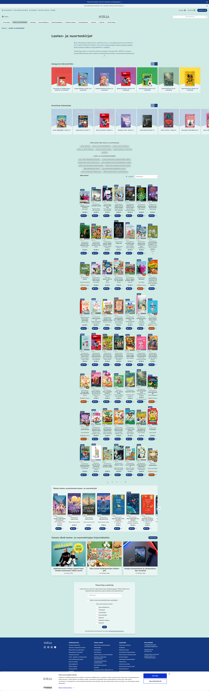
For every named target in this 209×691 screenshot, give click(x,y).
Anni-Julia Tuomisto (96, 434)
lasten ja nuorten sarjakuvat (82, 47)
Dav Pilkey (85, 468)
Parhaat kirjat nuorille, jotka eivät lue (88, 162)
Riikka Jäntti (84, 322)
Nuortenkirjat (103, 615)
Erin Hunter (85, 247)
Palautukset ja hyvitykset (76, 652)
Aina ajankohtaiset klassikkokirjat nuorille (113, 168)
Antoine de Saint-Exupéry (133, 522)
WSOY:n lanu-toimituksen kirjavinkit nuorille (118, 165)
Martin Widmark (107, 358)
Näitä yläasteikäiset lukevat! (92, 168)
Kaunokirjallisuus (104, 607)
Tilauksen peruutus (74, 654)
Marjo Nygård (130, 469)
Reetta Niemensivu (130, 323)
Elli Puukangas (119, 469)
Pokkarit (101, 623)
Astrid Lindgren (84, 358)
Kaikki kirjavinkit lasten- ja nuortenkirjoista (116, 171)
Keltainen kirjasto (104, 620)
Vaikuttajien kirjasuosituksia (127, 659)
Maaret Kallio (96, 209)
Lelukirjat (104, 152)
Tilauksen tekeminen (74, 645)
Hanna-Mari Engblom (96, 432)
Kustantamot (97, 650)
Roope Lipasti (118, 209)
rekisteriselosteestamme (116, 631)
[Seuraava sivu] (130, 482)
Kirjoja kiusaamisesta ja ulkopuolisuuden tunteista (116, 159)
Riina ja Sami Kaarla (107, 395)
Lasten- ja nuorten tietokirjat (85, 149)
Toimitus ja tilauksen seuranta (77, 647)
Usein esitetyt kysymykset (21, 10)
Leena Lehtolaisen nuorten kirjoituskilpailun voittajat (116, 162)
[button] (5, 16)
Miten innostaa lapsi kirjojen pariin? (91, 171)
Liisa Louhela (130, 246)
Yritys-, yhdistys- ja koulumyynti (78, 657)
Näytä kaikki (153, 537)
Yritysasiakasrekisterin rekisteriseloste (100, 662)
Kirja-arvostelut (73, 661)
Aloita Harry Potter (124, 664)
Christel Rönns (119, 323)
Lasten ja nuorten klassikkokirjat (101, 146)
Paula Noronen (118, 358)
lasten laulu (95, 47)
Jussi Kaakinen (85, 432)
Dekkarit (101, 617)
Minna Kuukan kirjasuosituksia (127, 654)
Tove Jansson (107, 209)
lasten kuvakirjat (110, 45)
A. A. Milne (117, 521)
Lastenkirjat (102, 612)
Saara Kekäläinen (141, 247)
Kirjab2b (52, 10)
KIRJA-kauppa (73, 666)
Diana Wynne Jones (74, 522)
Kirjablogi (34, 10)
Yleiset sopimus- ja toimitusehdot (103, 654)
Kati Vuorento (96, 210)
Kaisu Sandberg (152, 283)
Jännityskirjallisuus (124, 671)
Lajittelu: (130, 176)
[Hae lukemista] (206, 16)
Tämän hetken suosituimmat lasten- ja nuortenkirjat (75, 488)
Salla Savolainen (85, 282)
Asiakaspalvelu (8, 10)
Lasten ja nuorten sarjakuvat (121, 146)
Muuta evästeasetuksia (65, 687)
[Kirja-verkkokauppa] (48, 643)
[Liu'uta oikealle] (156, 63)
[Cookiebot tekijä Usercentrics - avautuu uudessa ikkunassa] (48, 688)
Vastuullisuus (97, 652)
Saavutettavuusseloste (100, 665)
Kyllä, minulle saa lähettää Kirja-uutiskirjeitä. (104, 600)
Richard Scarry (107, 322)
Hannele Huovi (141, 468)
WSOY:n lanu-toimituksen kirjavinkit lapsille (91, 165)
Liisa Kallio (96, 282)
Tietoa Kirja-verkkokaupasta (102, 645)
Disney (96, 247)
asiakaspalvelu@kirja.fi (150, 646)
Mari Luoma (130, 358)
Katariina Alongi (118, 468)
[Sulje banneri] (169, 674)
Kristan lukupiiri (123, 657)
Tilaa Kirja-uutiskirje (43, 10)
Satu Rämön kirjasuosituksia (127, 652)
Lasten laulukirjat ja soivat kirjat (123, 149)
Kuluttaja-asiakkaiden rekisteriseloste (100, 657)
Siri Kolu (128, 394)
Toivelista (71, 671)
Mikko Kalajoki (107, 432)
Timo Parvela (96, 358)
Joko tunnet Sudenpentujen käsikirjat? (89, 159)
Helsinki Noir (122, 661)
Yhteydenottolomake (150, 645)
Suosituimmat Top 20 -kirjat (127, 666)
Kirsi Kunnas (118, 321)
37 (125, 482)
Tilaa (104, 627)
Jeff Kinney (141, 209)
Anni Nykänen (96, 359)
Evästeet (96, 667)
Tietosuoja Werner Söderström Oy (103, 670)
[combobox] (190, 16)
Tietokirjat (102, 610)
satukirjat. (107, 47)
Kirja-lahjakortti (73, 664)
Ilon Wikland (118, 396)
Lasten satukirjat (85, 146)
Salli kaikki (155, 675)
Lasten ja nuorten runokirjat (103, 149)
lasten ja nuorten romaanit (124, 45)
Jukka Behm (130, 432)
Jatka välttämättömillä (155, 681)
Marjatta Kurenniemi (141, 322)
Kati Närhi (119, 359)
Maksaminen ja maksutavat (76, 650)
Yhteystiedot (97, 647)
